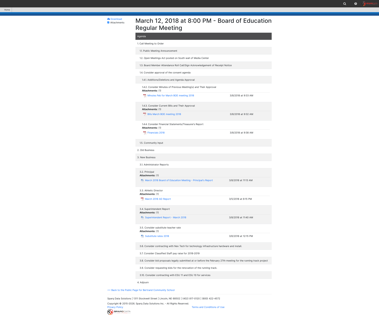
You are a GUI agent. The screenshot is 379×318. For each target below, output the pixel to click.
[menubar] (189, 3)
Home (7, 9)
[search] (344, 3)
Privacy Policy (115, 307)
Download (116, 18)
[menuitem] (344, 3)
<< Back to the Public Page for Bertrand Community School (141, 290)
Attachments (117, 22)
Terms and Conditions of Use (208, 307)
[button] (355, 3)
